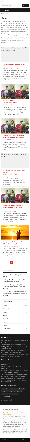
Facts (4, 322)
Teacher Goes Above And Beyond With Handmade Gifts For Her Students (14, 136)
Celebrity (5, 319)
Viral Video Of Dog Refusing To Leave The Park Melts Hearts (14, 101)
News (14, 211)
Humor (5, 305)
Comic (5, 312)
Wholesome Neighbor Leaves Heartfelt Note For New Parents (14, 65)
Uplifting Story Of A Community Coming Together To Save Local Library (13, 207)
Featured (19, 439)
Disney (5, 325)
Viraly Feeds (6, 2)
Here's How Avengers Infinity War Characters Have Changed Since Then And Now (14, 286)
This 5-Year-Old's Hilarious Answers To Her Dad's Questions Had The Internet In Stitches (15, 293)
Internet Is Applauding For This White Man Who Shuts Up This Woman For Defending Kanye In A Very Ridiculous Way (14, 380)
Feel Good (16, 68)
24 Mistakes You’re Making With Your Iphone (13, 344)
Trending (15, 174)
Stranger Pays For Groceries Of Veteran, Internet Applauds (12, 243)
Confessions (6, 328)
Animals (16, 105)
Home (2, 13)
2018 (23, 439)
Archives (27, 439)
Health (5, 315)
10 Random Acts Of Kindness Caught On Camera (14, 171)
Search (25, 6)
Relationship (6, 309)
